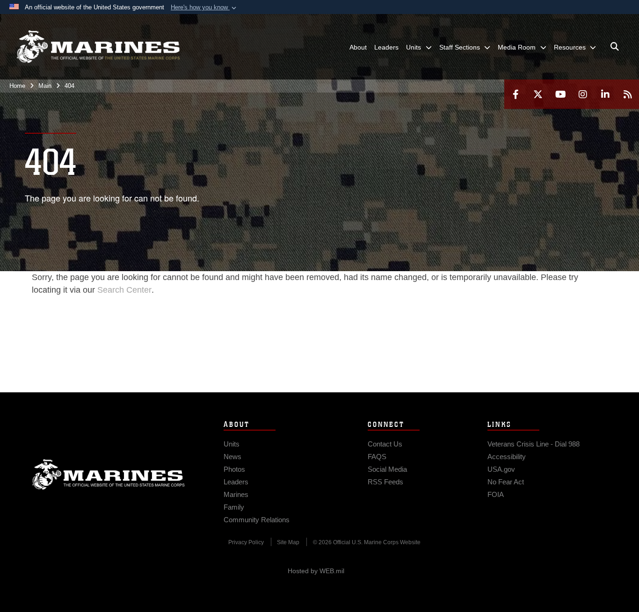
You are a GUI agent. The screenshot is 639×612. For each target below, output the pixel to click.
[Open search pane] (615, 46)
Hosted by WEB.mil (316, 571)
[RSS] (628, 94)
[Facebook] (515, 94)
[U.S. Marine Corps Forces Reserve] (98, 46)
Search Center (124, 290)
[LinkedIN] (605, 94)
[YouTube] (560, 94)
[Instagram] (583, 94)
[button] (204, 7)
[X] (538, 94)
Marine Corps (108, 474)
